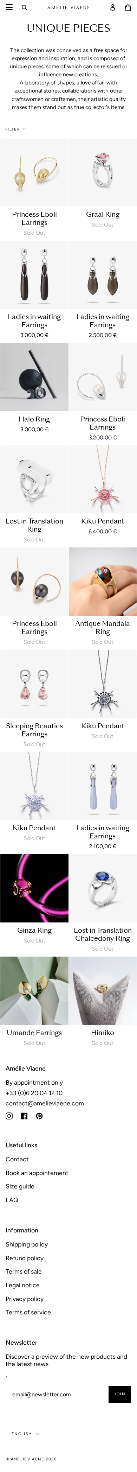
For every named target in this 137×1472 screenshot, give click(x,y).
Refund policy (25, 1258)
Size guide (20, 1186)
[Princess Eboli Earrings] (34, 173)
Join (119, 1394)
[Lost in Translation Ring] (34, 479)
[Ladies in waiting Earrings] (34, 275)
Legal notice (23, 1285)
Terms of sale (24, 1271)
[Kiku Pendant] (103, 479)
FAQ (12, 1200)
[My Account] (113, 7)
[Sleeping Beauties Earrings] (34, 684)
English (22, 1434)
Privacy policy (25, 1298)
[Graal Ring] (103, 173)
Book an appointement (37, 1172)
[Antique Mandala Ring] (103, 581)
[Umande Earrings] (34, 991)
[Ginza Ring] (34, 888)
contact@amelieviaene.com (45, 1103)
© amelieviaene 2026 (31, 1459)
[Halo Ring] (34, 377)
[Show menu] (9, 7)
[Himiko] (103, 991)
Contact (17, 1159)
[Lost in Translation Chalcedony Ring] (103, 888)
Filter (12, 129)
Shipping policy (27, 1244)
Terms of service (28, 1312)
